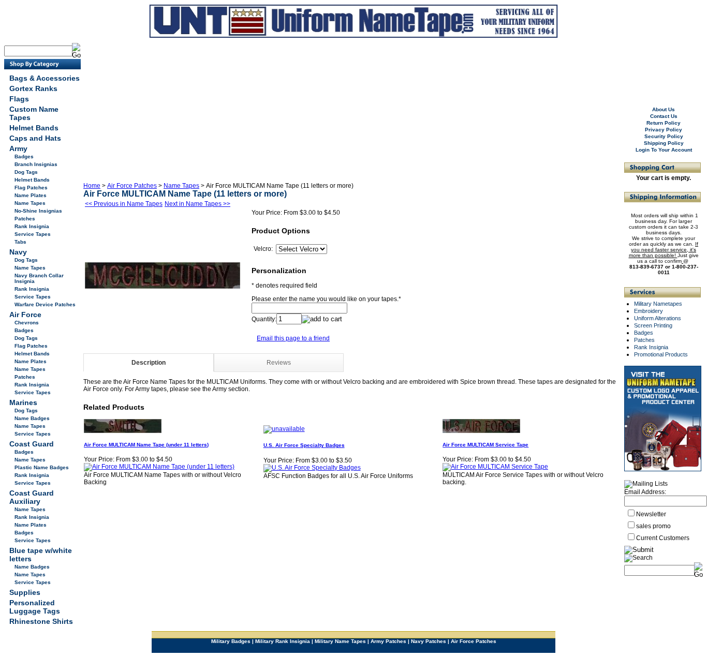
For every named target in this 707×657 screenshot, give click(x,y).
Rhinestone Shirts (41, 621)
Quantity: (264, 319)
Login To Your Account (664, 150)
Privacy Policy (663, 129)
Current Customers (662, 538)
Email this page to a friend (293, 338)
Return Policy (663, 123)
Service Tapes (32, 234)
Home (91, 185)
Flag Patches (31, 187)
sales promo (653, 526)
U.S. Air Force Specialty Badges (304, 445)
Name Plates (30, 195)
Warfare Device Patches (45, 304)
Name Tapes (30, 203)
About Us (663, 109)
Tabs (20, 242)
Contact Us (663, 116)
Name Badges (32, 418)
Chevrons (26, 322)
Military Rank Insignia (282, 641)
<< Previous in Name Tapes (124, 203)
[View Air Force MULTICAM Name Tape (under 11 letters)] (159, 466)
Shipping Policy (664, 143)
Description (148, 362)
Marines (23, 402)
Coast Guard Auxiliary (31, 497)
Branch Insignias (35, 164)
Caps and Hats (35, 138)
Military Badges (231, 641)
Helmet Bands (33, 128)
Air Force (25, 314)
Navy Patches (428, 641)
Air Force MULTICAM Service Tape (485, 444)
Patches (24, 218)
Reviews (279, 362)
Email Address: (645, 492)
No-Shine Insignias (38, 211)
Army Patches (388, 641)
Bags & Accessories (44, 78)
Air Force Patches (132, 185)
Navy (18, 252)
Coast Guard (31, 444)
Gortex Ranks (33, 88)
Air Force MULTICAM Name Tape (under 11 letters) (146, 444)
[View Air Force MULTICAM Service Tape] (495, 466)
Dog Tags (26, 172)
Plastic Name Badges (41, 467)
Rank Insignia (31, 226)
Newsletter (651, 514)
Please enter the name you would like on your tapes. (325, 299)
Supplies (24, 592)
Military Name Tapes (340, 641)
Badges (24, 156)
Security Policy (663, 136)
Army (18, 148)
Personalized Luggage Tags (34, 607)
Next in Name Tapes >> (197, 203)
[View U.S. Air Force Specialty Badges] (312, 467)
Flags (19, 99)
